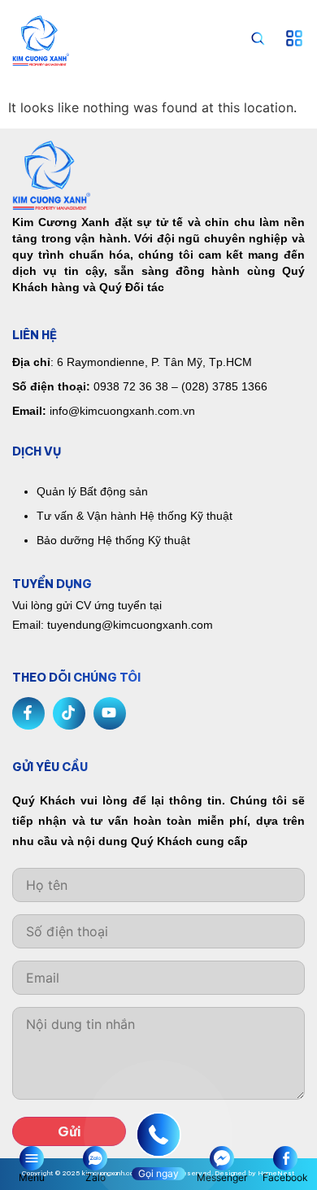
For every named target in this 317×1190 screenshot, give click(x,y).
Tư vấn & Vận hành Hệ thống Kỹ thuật (134, 515)
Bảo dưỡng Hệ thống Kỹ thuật (113, 540)
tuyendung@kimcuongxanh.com (130, 624)
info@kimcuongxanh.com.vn (122, 410)
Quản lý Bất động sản (92, 491)
